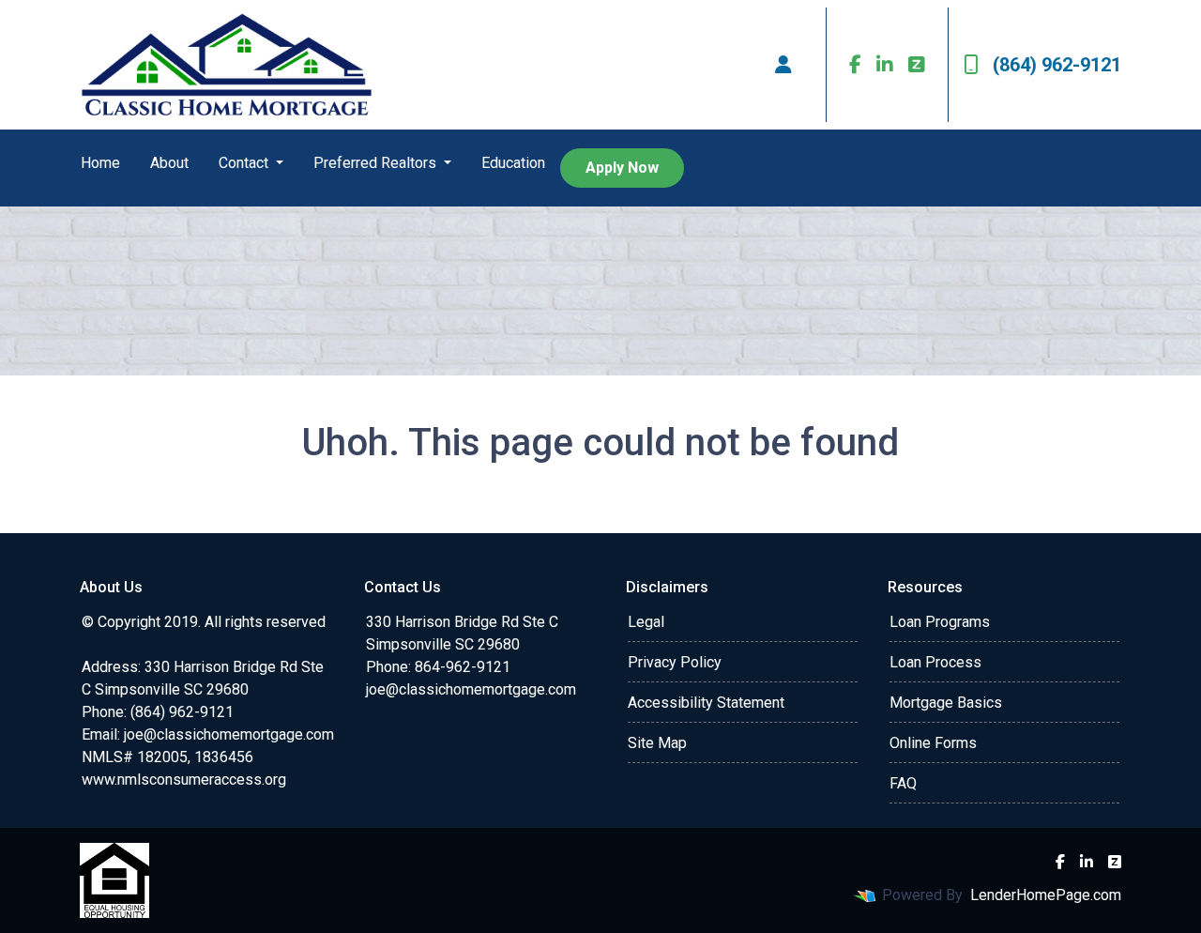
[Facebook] (855, 65)
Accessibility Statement (706, 702)
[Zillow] (916, 65)
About (169, 163)
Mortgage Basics (945, 702)
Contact (245, 163)
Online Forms (933, 743)
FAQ (903, 783)
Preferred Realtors (376, 163)
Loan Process (935, 662)
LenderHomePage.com (1045, 895)
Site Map (657, 743)
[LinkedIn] (884, 65)
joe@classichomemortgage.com (229, 734)
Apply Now (622, 167)
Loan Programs (939, 622)
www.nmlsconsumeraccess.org (184, 779)
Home (100, 163)
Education (513, 163)
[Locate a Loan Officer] (783, 65)
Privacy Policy (675, 662)
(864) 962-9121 (1057, 65)
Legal (646, 622)
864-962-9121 (462, 667)
